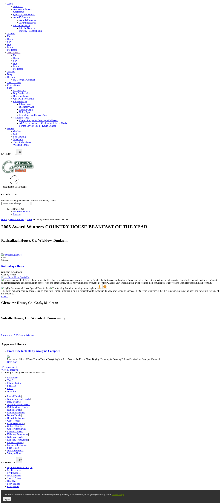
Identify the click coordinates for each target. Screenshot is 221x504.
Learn (10, 47)
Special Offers (14, 82)
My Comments (14, 475)
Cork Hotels (13, 420)
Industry (17, 214)
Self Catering (19, 136)
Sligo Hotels (13, 448)
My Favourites (14, 470)
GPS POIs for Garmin (23, 98)
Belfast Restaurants (16, 418)
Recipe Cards (19, 90)
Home (4, 219)
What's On (18, 139)
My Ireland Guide (21, 211)
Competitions (13, 85)
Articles (11, 71)
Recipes (11, 77)
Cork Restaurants (15, 423)
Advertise (11, 391)
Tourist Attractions (22, 142)
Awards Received (27, 22)
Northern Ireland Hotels (18, 399)
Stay (9, 41)
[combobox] (19, 152)
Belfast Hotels (14, 415)
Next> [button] (14, 367)
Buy (9, 44)
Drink (10, 39)
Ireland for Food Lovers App (33, 115)
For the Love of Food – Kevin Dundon (37, 126)
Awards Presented (27, 20)
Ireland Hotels (14, 396)
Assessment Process (22, 9)
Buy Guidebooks (21, 93)
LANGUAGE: (8, 154)
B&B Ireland (13, 401)
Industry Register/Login (30, 31)
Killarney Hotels (15, 431)
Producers (12, 50)
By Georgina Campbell (24, 79)
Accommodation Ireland (18, 404)
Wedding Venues (21, 145)
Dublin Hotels (14, 410)
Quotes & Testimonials (24, 14)
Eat (8, 36)
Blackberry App (26, 107)
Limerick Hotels (15, 442)
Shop (9, 88)
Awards (11, 33)
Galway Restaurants (16, 429)
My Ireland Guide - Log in (19, 467)
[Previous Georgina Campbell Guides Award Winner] (99, 286)
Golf (15, 134)
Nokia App (24, 112)
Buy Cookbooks (21, 96)
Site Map (11, 385)
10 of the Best (13, 52)
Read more (12, 362)
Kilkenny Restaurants (17, 439)
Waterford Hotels (15, 450)
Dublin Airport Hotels (17, 407)
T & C (10, 380)
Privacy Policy (14, 383)
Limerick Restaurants (17, 445)
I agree (7, 499)
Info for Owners (21, 25)
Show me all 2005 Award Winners (17, 335)
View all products (9, 369)
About (10, 3)
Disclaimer (12, 377)
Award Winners (21, 17)
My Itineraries (13, 473)
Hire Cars (11, 481)
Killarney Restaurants (17, 434)
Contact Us (18, 12)
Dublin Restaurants (16, 412)
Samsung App (26, 109)
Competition (13, 486)
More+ (10, 128)
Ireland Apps (20, 101)
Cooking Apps (21, 117)
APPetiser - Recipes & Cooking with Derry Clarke (43, 123)
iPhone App (25, 104)
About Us (18, 6)
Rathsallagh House (13, 266)
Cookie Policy (118, 494)
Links (10, 388)
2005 (29, 219)
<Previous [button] (6, 367)
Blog (9, 74)
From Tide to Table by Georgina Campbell (33, 350)
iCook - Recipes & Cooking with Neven (38, 120)
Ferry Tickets (13, 483)
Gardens (17, 131)
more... (4, 296)
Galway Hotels (14, 426)
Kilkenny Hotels (15, 437)
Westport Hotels (14, 453)
